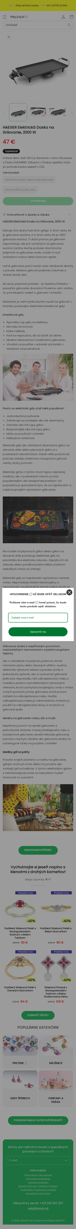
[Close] (69, 592)
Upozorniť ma (38, 631)
